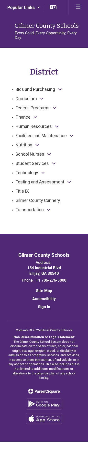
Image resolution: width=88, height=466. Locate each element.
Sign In (44, 306)
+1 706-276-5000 (51, 280)
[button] (23, 7)
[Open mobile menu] (78, 7)
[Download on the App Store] (44, 418)
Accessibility (44, 298)
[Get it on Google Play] (44, 404)
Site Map (44, 290)
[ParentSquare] (44, 391)
